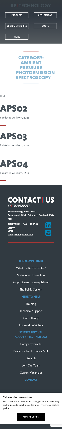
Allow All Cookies (31, 417)
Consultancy (31, 318)
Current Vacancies (31, 372)
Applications (45, 15)
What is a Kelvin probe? (31, 268)
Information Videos (31, 325)
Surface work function (31, 275)
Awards (31, 358)
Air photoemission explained (31, 282)
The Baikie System (31, 289)
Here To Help (31, 296)
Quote (45, 26)
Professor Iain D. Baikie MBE (31, 351)
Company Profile (31, 344)
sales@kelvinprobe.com (20, 234)
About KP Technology (31, 337)
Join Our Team (31, 365)
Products (16, 15)
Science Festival (31, 332)
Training (31, 304)
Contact (31, 379)
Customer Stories (17, 26)
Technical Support (31, 311)
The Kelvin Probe (31, 261)
